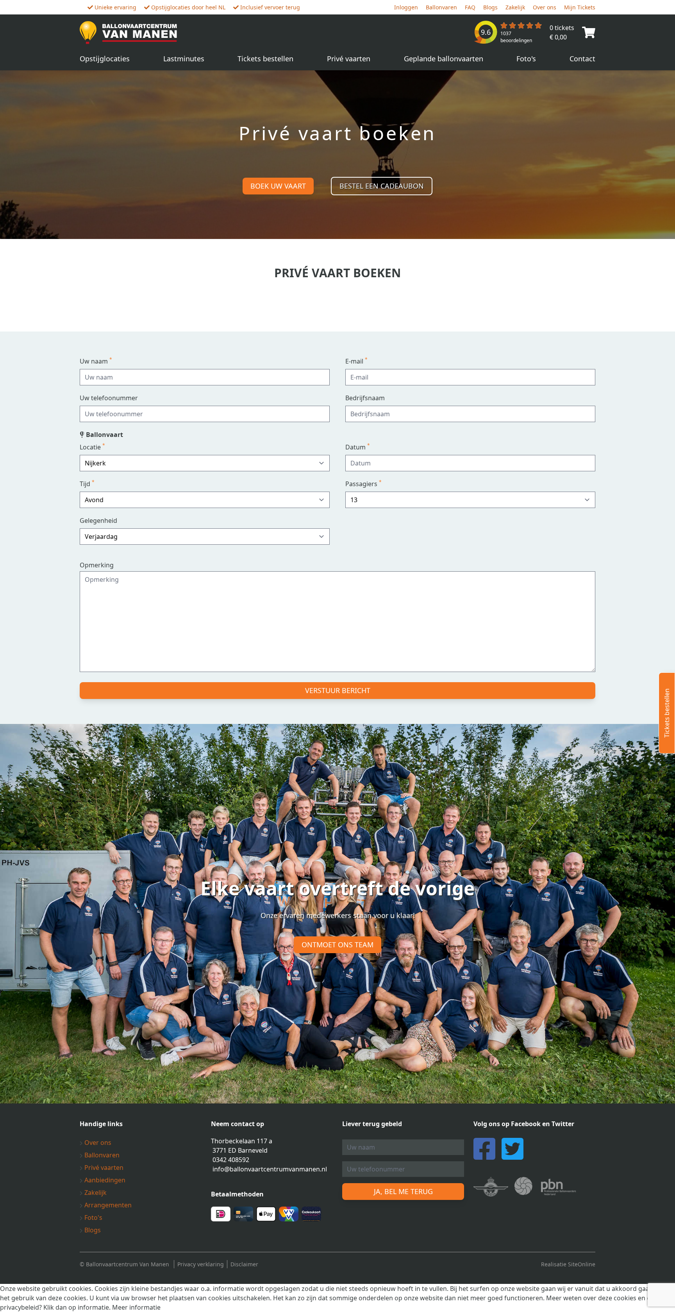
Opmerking (97, 565)
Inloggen (406, 7)
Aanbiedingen (104, 1180)
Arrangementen (107, 1205)
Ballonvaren (441, 7)
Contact (582, 58)
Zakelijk (515, 7)
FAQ (470, 7)
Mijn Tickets (579, 7)
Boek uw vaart (278, 186)
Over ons (544, 7)
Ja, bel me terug (403, 1191)
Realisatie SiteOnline (568, 1264)
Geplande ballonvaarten (443, 58)
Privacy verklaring (200, 1264)
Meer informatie (136, 1307)
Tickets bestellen (265, 58)
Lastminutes (183, 58)
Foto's (526, 58)
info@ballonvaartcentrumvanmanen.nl (269, 1169)
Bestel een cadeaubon (381, 186)
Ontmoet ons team (337, 944)
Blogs (490, 7)
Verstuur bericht (337, 690)
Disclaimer (244, 1264)
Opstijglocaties (105, 58)
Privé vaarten (348, 58)
